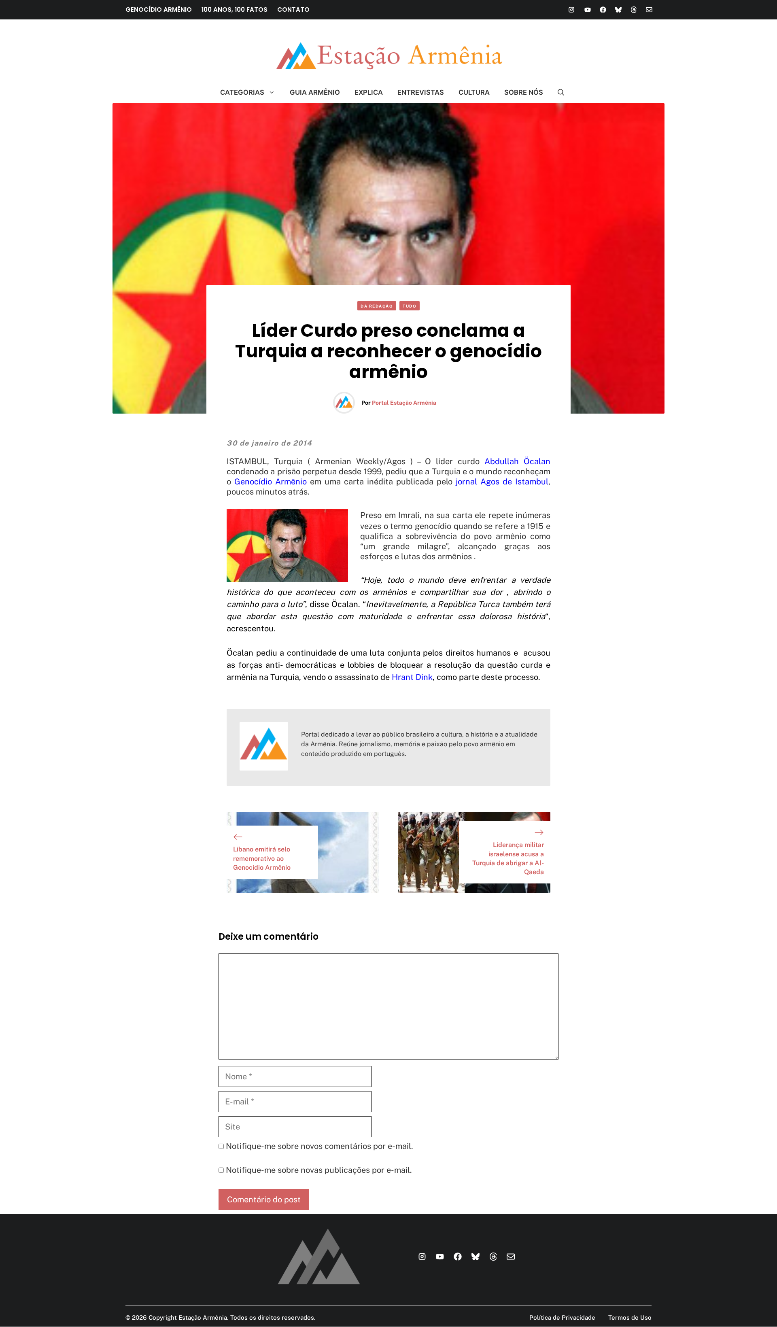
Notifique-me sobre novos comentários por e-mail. (319, 1146)
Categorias (242, 92)
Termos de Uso (630, 1317)
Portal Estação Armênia (404, 402)
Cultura (474, 92)
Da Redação (377, 306)
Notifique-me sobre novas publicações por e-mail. (319, 1170)
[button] (557, 92)
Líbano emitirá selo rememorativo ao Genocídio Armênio (262, 858)
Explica (369, 92)
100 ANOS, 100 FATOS (234, 9)
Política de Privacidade (562, 1317)
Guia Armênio (315, 92)
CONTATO (293, 9)
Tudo (409, 306)
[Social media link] (571, 9)
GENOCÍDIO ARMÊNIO (158, 9)
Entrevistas (420, 92)
